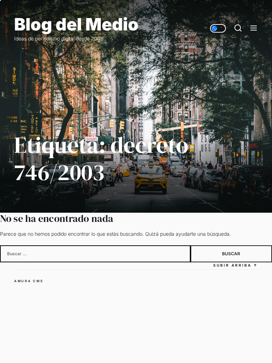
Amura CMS (28, 281)
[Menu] (253, 28)
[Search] (238, 28)
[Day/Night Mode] (218, 28)
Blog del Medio (76, 24)
